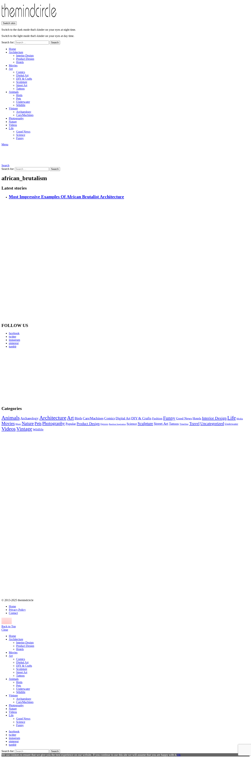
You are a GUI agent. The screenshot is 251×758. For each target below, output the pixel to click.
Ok (179, 754)
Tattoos (20, 88)
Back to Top (8, 626)
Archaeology (23, 111)
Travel (194, 423)
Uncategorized (212, 423)
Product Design (25, 58)
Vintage (13, 108)
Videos (13, 125)
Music (18, 424)
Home (12, 49)
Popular (71, 424)
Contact (13, 613)
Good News (23, 131)
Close (4, 629)
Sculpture (21, 82)
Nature (13, 121)
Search (55, 42)
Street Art (21, 85)
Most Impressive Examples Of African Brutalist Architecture (66, 196)
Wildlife (20, 105)
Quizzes (104, 424)
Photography (16, 118)
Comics (20, 72)
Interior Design (25, 55)
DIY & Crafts (24, 78)
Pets (18, 98)
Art (11, 68)
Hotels (20, 62)
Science (20, 134)
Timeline (184, 424)
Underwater (23, 101)
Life (11, 128)
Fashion (157, 418)
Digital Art (22, 75)
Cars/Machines (24, 115)
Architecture (16, 52)
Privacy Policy (17, 609)
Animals (14, 91)
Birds (19, 95)
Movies (13, 65)
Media (239, 418)
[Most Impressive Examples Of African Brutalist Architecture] (129, 261)
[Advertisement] (35, 377)
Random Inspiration (117, 424)
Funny (20, 138)
